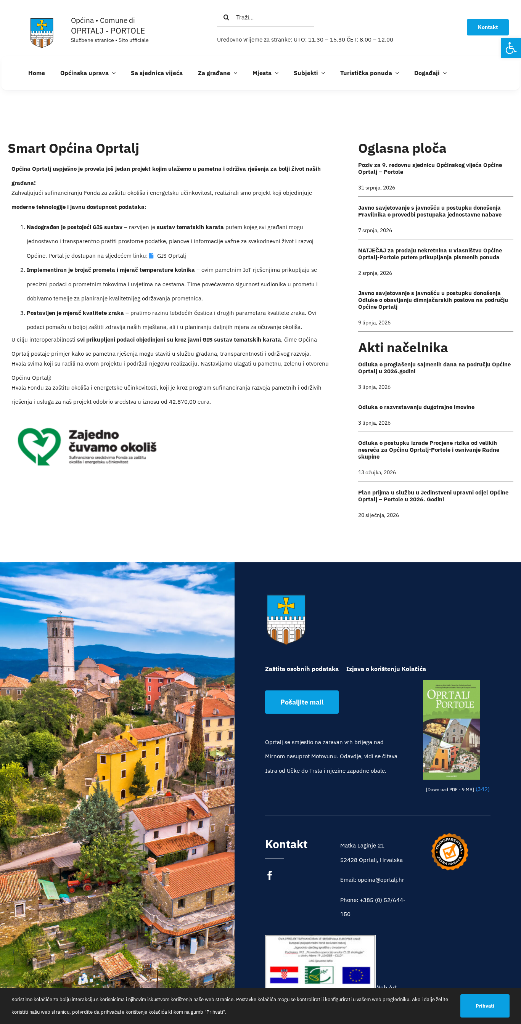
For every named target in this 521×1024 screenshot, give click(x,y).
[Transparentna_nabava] (450, 835)
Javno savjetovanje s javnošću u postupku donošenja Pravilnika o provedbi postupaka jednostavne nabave (430, 211)
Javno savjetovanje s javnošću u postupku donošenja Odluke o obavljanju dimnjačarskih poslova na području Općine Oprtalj (433, 299)
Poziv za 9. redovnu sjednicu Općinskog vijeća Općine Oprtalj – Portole (430, 168)
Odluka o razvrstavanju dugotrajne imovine (416, 407)
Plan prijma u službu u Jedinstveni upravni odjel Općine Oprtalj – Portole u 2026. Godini (433, 496)
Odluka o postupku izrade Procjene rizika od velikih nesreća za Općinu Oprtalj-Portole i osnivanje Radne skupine (428, 449)
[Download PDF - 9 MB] (450, 789)
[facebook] (270, 875)
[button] (511, 48)
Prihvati (485, 1006)
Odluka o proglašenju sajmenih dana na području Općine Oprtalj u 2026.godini (434, 368)
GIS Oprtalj (171, 255)
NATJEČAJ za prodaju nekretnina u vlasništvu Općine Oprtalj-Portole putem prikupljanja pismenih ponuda (430, 254)
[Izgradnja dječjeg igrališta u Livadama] (320, 971)
